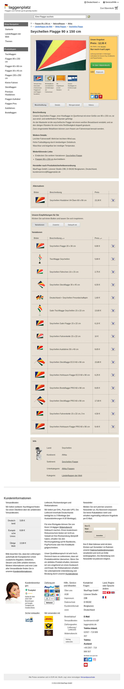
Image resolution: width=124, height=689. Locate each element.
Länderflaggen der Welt (13, 35)
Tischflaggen (10, 54)
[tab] (40, 105)
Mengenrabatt (74, 105)
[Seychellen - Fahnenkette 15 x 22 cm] (40, 341)
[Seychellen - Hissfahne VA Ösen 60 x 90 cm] (40, 205)
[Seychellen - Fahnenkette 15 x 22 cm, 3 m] (40, 419)
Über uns (68, 590)
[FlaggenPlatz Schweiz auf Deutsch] (108, 593)
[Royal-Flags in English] (113, 593)
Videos (91, 105)
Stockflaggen (10, 87)
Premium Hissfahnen (10, 93)
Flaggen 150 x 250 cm (13, 76)
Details (57, 105)
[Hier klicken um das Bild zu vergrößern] (60, 74)
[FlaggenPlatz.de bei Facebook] (86, 661)
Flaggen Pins (11, 104)
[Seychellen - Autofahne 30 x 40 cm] (40, 354)
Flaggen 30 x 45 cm (13, 71)
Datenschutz (69, 602)
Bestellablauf (70, 617)
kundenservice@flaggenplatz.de (47, 172)
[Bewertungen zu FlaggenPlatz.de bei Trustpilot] (30, 591)
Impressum (69, 598)
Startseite (9, 29)
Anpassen (99, 72)
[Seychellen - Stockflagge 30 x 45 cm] (40, 290)
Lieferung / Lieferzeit (72, 628)
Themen (8, 41)
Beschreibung (40, 105)
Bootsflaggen (10, 113)
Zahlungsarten (70, 624)
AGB (66, 594)
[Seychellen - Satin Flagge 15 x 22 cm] (40, 328)
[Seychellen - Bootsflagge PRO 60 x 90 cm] (40, 393)
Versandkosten (70, 620)
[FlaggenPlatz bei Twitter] (90, 661)
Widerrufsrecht (70, 633)
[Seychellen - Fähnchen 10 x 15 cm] (40, 277)
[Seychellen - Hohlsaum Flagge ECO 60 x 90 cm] (40, 380)
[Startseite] (31, 24)
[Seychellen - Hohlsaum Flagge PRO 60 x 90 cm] (40, 432)
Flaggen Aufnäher (12, 99)
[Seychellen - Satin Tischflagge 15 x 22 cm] (40, 315)
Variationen (39, 225)
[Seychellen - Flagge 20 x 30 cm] (40, 251)
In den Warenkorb (101, 65)
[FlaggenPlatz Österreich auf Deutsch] (104, 593)
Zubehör (56, 225)
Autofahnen (10, 108)
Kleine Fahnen (11, 83)
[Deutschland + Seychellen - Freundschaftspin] (40, 303)
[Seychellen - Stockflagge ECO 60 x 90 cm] (40, 367)
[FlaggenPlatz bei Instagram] (94, 661)
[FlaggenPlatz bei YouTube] (86, 666)
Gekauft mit (72, 225)
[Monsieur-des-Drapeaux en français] (104, 598)
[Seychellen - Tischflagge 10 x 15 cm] (40, 264)
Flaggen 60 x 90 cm (13, 66)
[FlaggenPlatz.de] (32, 8)
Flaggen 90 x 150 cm (12, 60)
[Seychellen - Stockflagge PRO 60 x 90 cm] (40, 406)
